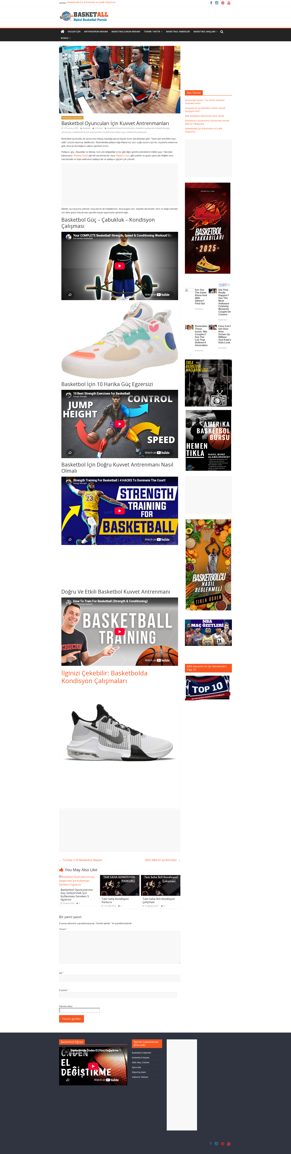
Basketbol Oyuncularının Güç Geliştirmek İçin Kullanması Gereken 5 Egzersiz (77, 894)
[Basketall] (86, 10)
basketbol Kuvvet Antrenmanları (121, 128)
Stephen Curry (122, 155)
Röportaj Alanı (139, 1072)
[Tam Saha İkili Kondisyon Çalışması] (160, 876)
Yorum (63, 929)
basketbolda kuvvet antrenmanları (87, 132)
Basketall (86, 128)
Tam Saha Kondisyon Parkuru (115, 900)
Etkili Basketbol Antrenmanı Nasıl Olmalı (204, 115)
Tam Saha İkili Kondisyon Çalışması (158, 900)
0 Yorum (99, 128)
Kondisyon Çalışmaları (72, 117)
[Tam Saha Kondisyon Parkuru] (119, 876)
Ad (61, 973)
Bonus (64, 38)
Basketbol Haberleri (178, 31)
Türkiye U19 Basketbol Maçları (81, 860)
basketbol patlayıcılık (145, 128)
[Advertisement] (119, 184)
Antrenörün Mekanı (96, 31)
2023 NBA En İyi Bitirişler (162, 860)
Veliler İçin (74, 31)
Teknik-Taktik (152, 31)
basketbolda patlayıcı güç (114, 132)
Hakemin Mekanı (140, 1077)
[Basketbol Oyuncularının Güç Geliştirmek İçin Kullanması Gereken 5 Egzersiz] (79, 876)
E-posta (63, 990)
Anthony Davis (81, 155)
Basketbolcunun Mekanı (126, 31)
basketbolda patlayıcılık (136, 132)
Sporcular (136, 1067)
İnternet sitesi (65, 1006)
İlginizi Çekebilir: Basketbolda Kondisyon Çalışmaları (104, 677)
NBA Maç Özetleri (140, 1062)
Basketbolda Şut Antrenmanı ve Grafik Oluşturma (91, 2)
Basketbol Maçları (204, 31)
